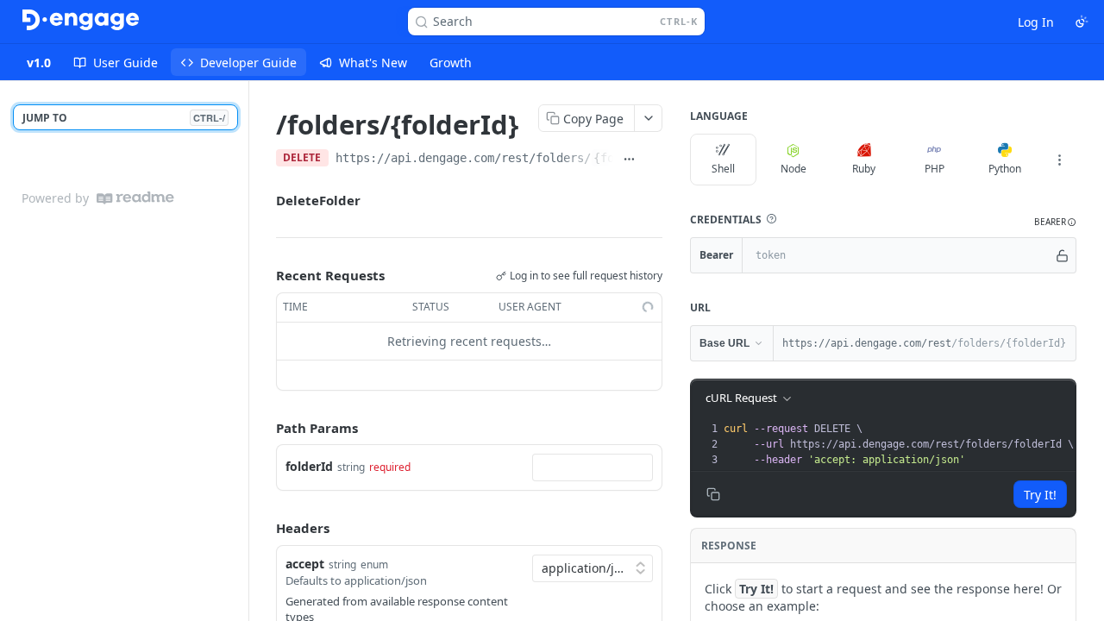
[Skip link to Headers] (264, 528)
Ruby (863, 168)
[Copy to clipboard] (653, 159)
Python (1004, 168)
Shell (723, 168)
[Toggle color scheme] (1081, 21)
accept (304, 563)
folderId (309, 466)
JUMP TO (123, 117)
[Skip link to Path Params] (264, 428)
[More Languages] (1059, 159)
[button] (771, 219)
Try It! (1040, 494)
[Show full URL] (628, 159)
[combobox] (592, 467)
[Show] (1062, 255)
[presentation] (898, 444)
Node (793, 168)
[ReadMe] (135, 197)
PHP (934, 168)
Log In (1036, 22)
